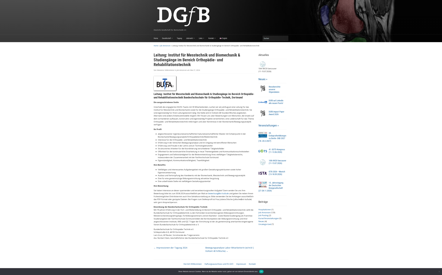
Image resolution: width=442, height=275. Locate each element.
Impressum (241, 264)
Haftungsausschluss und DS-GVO (219, 264)
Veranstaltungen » (268, 125)
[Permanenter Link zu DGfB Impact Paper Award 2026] (262, 113)
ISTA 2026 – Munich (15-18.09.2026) (277, 172)
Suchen (285, 38)
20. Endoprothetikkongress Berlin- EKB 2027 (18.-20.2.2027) (272, 137)
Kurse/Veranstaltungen (268, 218)
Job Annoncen (165, 46)
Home (156, 38)
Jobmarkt (189, 38)
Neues (261, 221)
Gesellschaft (166, 38)
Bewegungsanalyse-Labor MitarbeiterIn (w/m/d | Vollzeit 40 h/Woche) (229, 249)
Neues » (262, 79)
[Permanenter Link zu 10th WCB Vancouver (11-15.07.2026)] (262, 162)
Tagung (179, 38)
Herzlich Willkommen (192, 264)
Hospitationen (264, 209)
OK (261, 271)
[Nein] (439, 271)
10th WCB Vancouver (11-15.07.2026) (277, 161)
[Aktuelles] (262, 64)
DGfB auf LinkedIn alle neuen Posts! (276, 101)
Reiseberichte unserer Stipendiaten (274, 89)
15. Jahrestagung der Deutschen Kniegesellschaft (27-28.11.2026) (270, 187)
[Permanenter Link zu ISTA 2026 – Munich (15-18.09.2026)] (262, 173)
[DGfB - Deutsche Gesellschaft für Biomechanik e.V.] (183, 15)
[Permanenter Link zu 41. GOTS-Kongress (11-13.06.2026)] (262, 151)
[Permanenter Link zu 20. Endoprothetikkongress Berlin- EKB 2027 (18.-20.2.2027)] (262, 134)
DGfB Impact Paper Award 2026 (276, 113)
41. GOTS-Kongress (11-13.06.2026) (277, 150)
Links (200, 38)
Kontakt (211, 38)
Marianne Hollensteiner (165, 70)
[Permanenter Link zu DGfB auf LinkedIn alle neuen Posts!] (262, 102)
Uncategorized (264, 224)
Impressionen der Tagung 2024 (170, 247)
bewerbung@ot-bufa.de (218, 193)
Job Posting (263, 215)
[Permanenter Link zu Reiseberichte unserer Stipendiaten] (262, 88)
